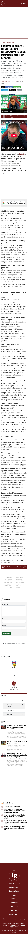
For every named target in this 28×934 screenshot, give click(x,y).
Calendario (14, 903)
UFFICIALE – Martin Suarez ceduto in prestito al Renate (17, 742)
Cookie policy (14, 914)
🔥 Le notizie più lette (7, 803)
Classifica (3, 695)
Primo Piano (10, 42)
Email (20, 90)
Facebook (9, 87)
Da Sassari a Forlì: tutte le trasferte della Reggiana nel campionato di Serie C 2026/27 (16, 727)
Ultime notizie (14, 887)
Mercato (14, 910)
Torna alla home (14, 883)
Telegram (5, 90)
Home (3, 42)
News (14, 895)
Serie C (14, 899)
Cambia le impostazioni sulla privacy (14, 919)
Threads (13, 90)
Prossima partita (5, 657)
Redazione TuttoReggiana (9, 81)
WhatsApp (17, 87)
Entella (21, 154)
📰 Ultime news (5, 722)
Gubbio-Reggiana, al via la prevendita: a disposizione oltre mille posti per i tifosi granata (17, 755)
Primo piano (14, 891)
